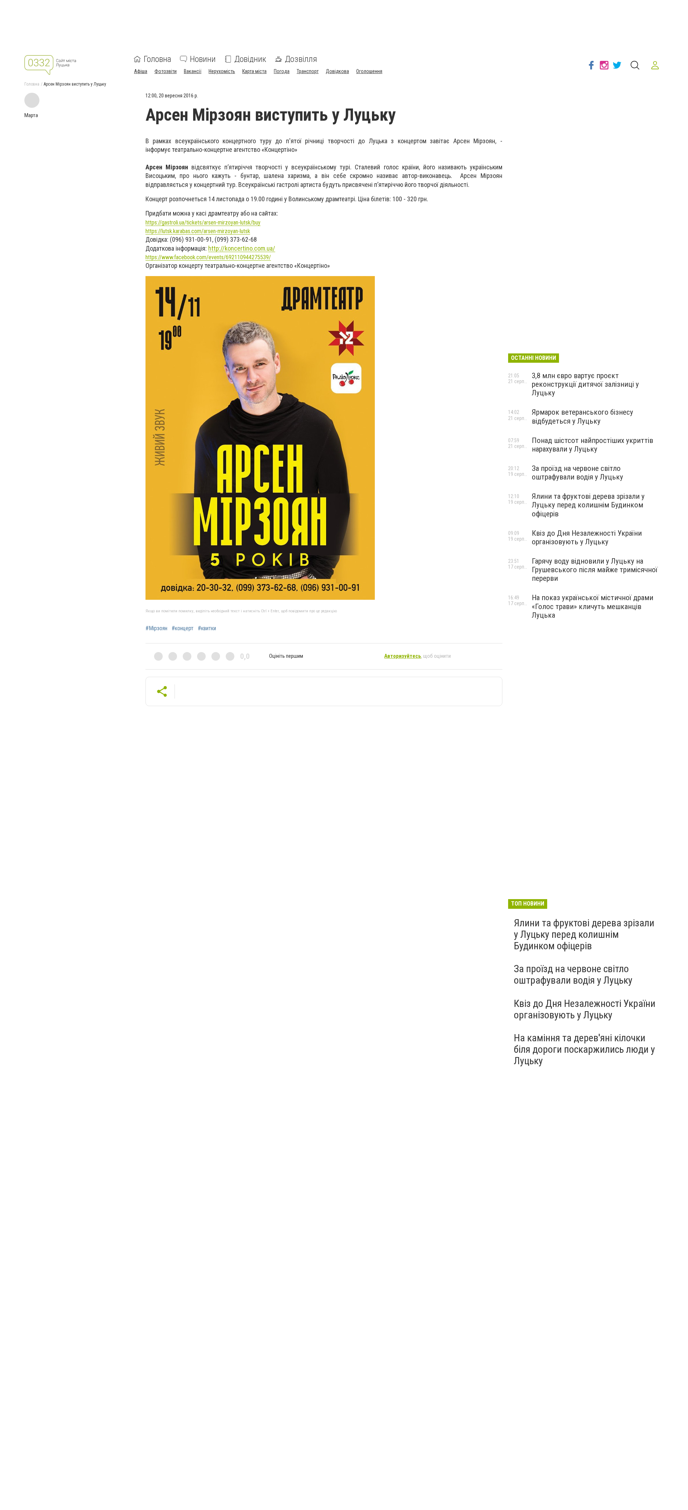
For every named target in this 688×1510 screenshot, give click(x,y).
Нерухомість (222, 71)
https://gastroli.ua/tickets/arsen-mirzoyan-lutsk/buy (203, 222)
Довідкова (337, 71)
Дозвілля (301, 59)
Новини (203, 59)
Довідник (250, 59)
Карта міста (254, 71)
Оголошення (369, 71)
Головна (157, 59)
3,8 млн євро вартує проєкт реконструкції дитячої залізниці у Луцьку (585, 384)
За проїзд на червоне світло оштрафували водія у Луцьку (577, 472)
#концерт (183, 628)
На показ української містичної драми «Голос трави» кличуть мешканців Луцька (592, 606)
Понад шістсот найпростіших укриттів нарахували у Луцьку (592, 444)
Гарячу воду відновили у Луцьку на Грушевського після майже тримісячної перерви (595, 570)
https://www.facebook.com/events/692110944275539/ (208, 257)
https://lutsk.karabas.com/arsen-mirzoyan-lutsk (197, 231)
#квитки (207, 628)
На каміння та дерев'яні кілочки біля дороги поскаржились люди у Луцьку (584, 1049)
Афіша (140, 71)
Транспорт (308, 71)
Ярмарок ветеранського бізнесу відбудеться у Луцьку (582, 416)
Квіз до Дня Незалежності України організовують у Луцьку (587, 537)
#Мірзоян (156, 628)
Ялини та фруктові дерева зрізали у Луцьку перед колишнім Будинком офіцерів (588, 505)
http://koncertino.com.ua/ (241, 248)
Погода (282, 71)
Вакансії (192, 71)
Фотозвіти (165, 71)
